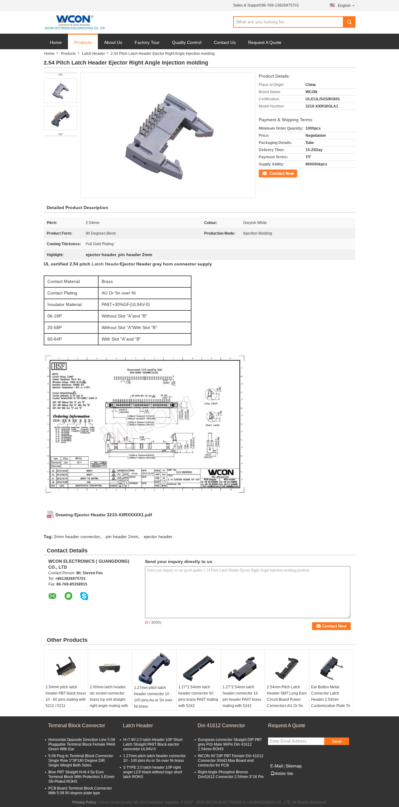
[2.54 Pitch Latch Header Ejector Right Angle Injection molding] (60, 91)
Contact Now (270, 173)
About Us (113, 42)
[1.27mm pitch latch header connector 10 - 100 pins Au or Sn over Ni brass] (154, 669)
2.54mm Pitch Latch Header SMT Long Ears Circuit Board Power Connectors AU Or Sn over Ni (287, 699)
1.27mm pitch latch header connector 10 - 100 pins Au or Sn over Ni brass (153, 697)
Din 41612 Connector (221, 725)
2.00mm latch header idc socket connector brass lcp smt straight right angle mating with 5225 (109, 699)
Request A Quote (264, 42)
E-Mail (276, 765)
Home (56, 42)
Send (336, 741)
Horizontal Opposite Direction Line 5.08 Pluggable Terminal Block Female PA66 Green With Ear (81, 744)
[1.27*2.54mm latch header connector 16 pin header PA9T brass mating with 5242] (243, 668)
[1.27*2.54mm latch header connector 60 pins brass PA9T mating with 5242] (198, 668)
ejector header (158, 536)
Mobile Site (283, 773)
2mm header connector (77, 536)
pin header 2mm (122, 536)
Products (83, 42)
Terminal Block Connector (76, 725)
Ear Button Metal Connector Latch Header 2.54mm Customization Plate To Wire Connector (330, 699)
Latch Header (93, 53)
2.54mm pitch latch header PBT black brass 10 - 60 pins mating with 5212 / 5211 (66, 696)
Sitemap (294, 765)
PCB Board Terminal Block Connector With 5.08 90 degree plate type (80, 790)
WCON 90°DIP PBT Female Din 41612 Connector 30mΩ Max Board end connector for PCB (230, 760)
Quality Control (186, 42)
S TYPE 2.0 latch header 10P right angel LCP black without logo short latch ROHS (152, 772)
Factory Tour (147, 42)
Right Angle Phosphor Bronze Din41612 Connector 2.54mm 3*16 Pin (231, 774)
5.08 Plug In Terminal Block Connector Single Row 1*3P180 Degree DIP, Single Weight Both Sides (80, 760)
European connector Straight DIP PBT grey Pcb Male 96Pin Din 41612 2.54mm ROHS (230, 744)
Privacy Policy (84, 802)
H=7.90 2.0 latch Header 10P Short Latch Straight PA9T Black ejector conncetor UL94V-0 (152, 744)
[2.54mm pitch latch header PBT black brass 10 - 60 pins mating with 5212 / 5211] (66, 668)
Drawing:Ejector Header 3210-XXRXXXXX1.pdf (103, 514)
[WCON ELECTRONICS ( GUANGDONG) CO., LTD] (75, 22)
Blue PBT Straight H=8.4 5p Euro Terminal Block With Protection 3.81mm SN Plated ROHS (81, 777)
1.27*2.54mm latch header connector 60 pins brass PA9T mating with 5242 (198, 696)
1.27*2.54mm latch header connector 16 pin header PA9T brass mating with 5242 (242, 696)
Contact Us (225, 42)
